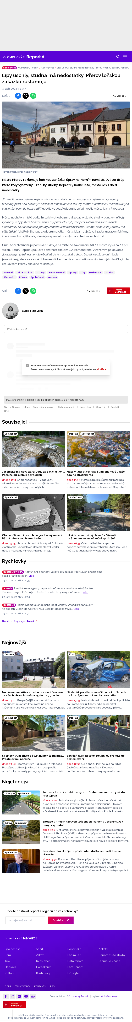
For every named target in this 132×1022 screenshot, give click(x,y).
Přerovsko (9, 277)
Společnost (47, 67)
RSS (52, 986)
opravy (72, 272)
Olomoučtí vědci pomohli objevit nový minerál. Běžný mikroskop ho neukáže (33, 537)
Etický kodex (22, 986)
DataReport (75, 961)
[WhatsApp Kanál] (33, 996)
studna (109, 272)
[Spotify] (19, 996)
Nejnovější (14, 642)
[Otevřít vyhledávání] (118, 56)
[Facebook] (6, 996)
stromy (40, 272)
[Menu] (125, 57)
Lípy (82, 272)
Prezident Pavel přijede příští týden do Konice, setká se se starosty (82, 852)
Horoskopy (43, 967)
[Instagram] (12, 996)
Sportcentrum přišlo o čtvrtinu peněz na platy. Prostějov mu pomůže (33, 757)
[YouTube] (26, 996)
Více (31, 575)
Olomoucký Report (28, 67)
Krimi (8, 955)
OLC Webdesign (109, 996)
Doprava (10, 967)
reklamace (95, 272)
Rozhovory (43, 973)
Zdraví (40, 955)
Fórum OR (74, 955)
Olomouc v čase (109, 961)
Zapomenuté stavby (112, 955)
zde (85, 592)
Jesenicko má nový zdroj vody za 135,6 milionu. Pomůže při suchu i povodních (33, 473)
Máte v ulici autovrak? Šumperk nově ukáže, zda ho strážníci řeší (96, 473)
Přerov (23, 277)
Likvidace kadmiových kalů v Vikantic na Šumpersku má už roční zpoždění (92, 537)
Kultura (9, 973)
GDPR (8, 986)
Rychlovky (14, 561)
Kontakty (40, 986)
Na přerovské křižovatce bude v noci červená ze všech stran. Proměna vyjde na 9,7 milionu (32, 694)
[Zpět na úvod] (23, 57)
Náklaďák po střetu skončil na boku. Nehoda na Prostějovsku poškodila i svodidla (96, 694)
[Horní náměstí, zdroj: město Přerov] (66, 135)
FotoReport (75, 967)
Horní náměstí (57, 272)
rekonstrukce (24, 272)
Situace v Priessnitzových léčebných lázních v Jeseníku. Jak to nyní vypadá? (83, 823)
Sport (39, 949)
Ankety (103, 949)
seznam (52, 277)
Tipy (7, 961)
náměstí (8, 272)
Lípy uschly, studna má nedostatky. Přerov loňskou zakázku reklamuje (93, 68)
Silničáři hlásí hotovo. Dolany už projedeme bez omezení (96, 757)
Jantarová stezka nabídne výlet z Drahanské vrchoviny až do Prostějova (84, 794)
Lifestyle (73, 973)
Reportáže (74, 949)
